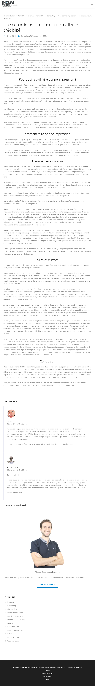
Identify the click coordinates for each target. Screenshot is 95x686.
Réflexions (11, 634)
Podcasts (10, 623)
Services (47, 671)
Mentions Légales (47, 673)
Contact (47, 679)
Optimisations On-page (16, 620)
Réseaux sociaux (13, 637)
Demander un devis (47, 585)
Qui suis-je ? (47, 676)
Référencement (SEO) (38, 36)
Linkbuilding (12, 609)
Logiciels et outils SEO (15, 616)
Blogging (10, 602)
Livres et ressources (15, 613)
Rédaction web (13, 627)
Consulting (25, 36)
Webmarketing (13, 641)
